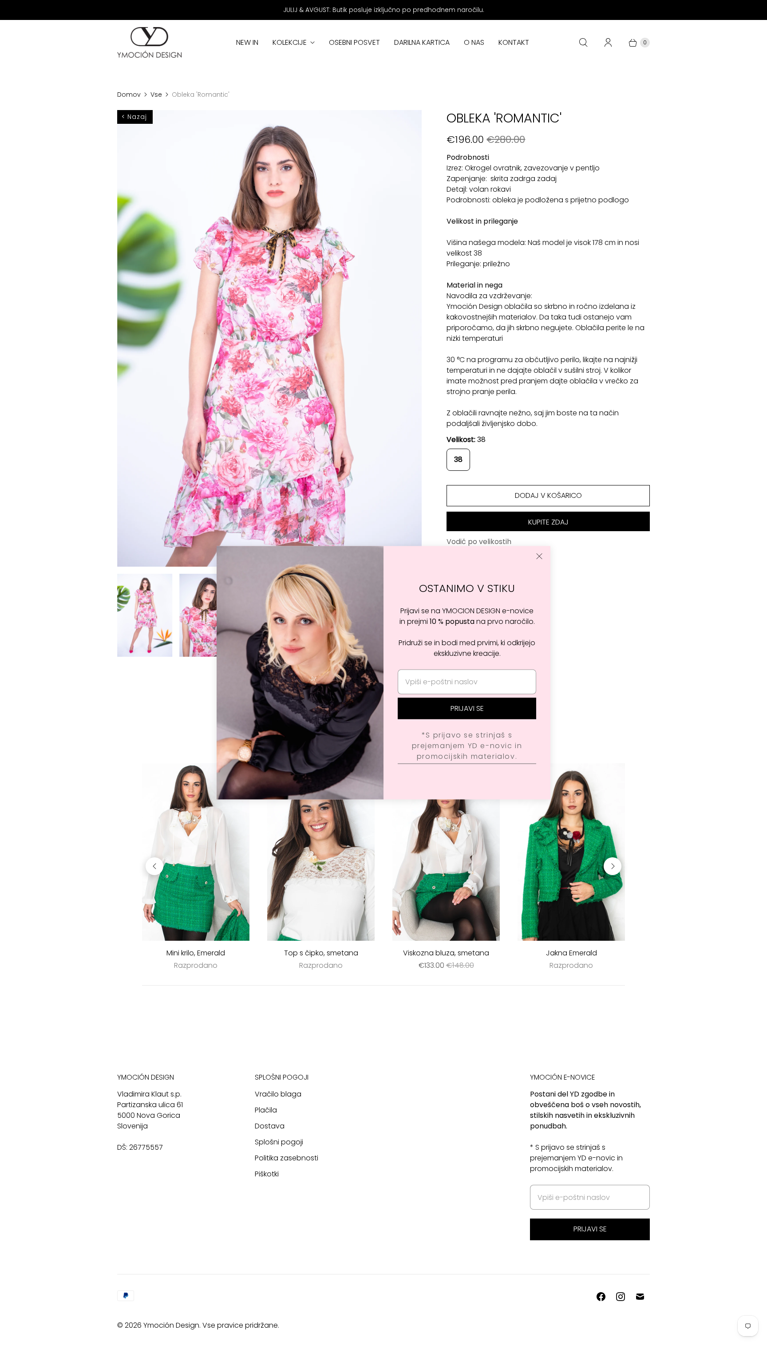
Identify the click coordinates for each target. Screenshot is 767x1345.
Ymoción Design (171, 1325)
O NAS (474, 42)
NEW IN (247, 42)
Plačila (266, 1110)
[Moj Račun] (608, 42)
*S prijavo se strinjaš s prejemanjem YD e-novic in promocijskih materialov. (467, 745)
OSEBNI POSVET (354, 42)
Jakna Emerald (571, 953)
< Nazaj (134, 116)
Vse (156, 94)
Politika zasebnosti (286, 1158)
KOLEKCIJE (290, 42)
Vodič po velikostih (479, 542)
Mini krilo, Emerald (195, 953)
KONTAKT (513, 42)
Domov (129, 94)
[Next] (612, 866)
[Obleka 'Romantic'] (269, 338)
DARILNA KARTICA (422, 42)
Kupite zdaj (548, 522)
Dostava (270, 1126)
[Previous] (154, 866)
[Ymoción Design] (149, 42)
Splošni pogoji (279, 1142)
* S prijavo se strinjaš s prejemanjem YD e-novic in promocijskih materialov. (576, 1158)
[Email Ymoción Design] (640, 1297)
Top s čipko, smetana (321, 953)
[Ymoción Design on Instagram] (620, 1297)
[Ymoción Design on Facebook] (601, 1297)
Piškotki (267, 1174)
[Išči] (583, 42)
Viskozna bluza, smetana (446, 953)
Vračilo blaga (278, 1094)
